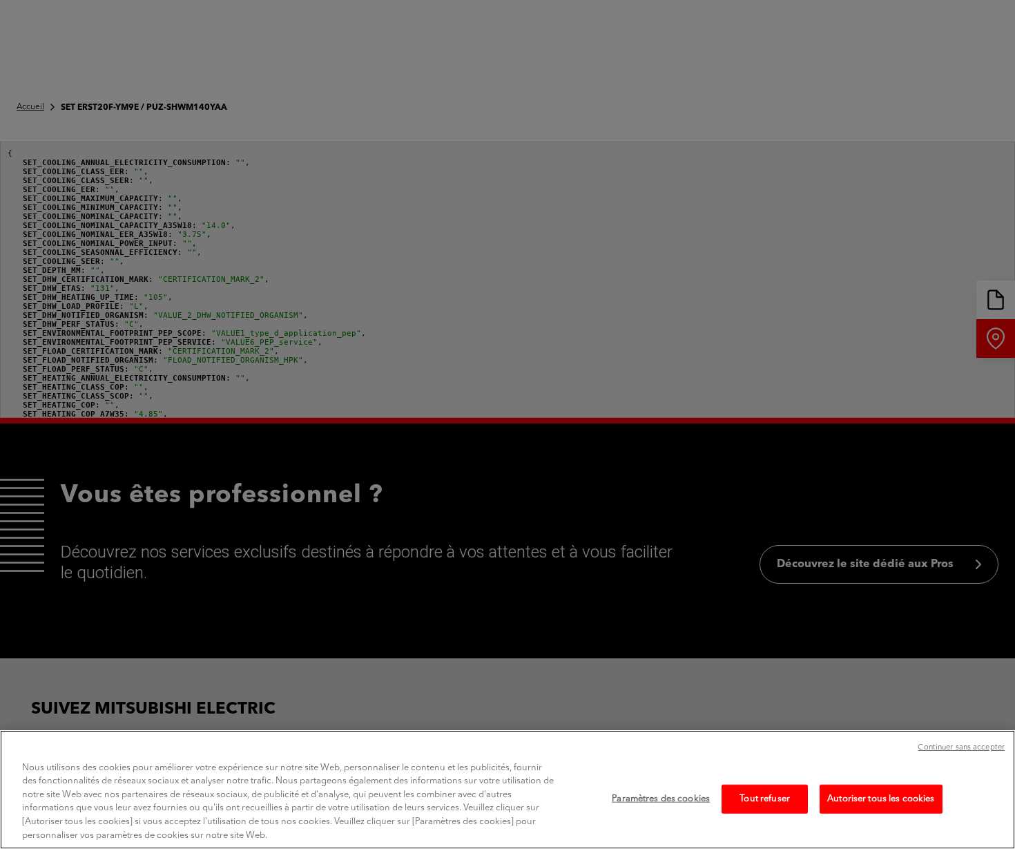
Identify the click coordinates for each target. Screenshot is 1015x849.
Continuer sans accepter (961, 748)
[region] (507, 789)
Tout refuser (765, 798)
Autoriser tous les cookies (880, 798)
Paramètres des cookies (661, 798)
